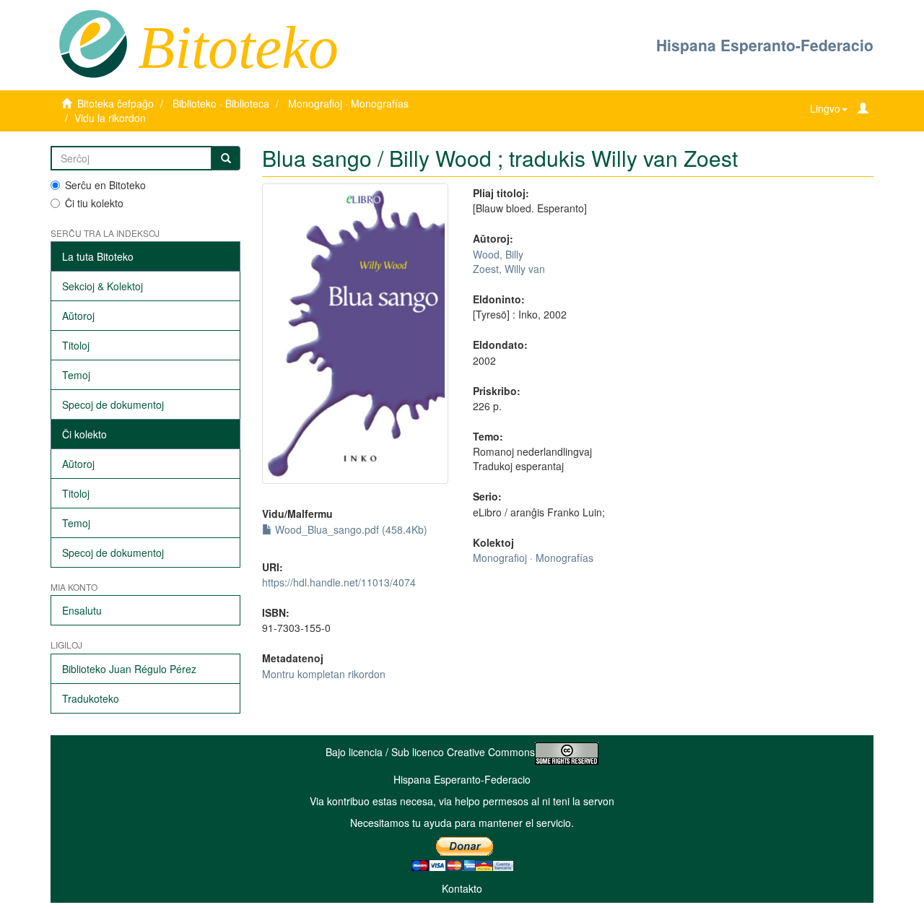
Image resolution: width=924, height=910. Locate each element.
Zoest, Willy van (509, 268)
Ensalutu (82, 610)
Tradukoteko (90, 698)
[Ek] (226, 158)
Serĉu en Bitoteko (105, 185)
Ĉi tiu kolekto (94, 203)
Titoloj (76, 345)
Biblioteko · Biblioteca (221, 103)
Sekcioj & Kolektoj (102, 286)
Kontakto (462, 888)
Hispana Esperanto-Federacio (764, 45)
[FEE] (93, 42)
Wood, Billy (498, 254)
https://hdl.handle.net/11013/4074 (339, 582)
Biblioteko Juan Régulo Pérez (129, 669)
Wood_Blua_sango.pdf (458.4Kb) (349, 529)
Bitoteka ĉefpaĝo (115, 103)
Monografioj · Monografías (348, 103)
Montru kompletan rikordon (323, 674)
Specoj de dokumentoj (113, 404)
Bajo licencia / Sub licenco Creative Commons (430, 752)
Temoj (76, 375)
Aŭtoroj (78, 315)
